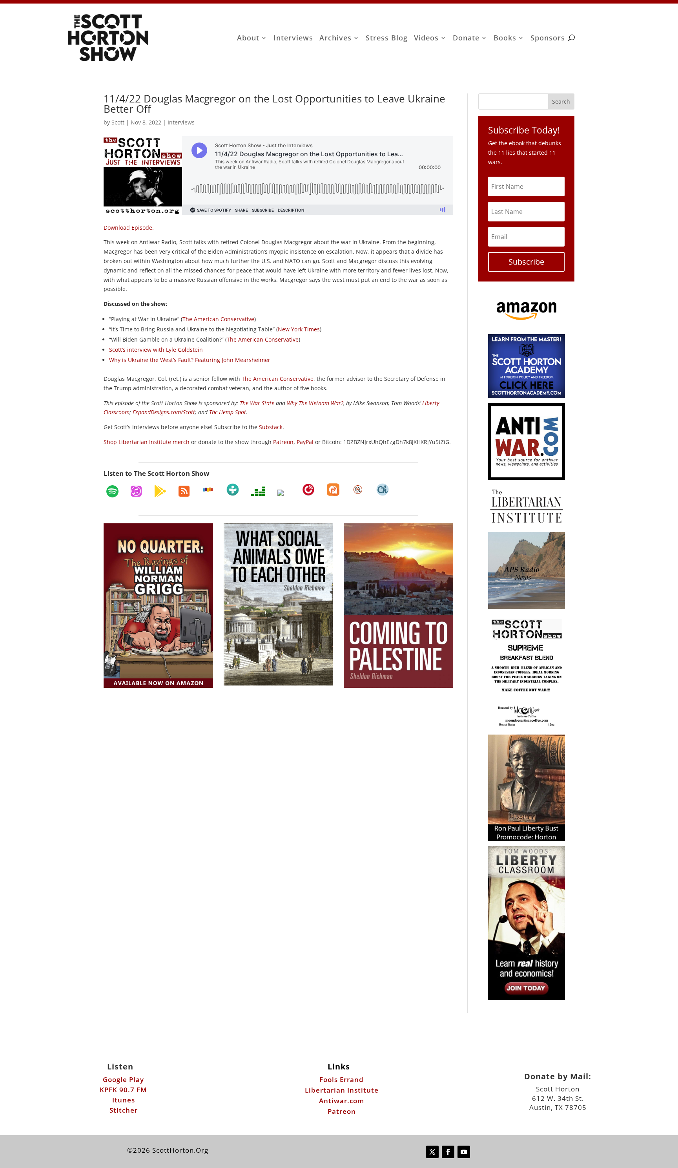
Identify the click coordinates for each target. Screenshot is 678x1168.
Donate (466, 38)
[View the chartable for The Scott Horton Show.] (383, 490)
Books (505, 38)
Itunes (123, 1099)
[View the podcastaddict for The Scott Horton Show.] (333, 490)
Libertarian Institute (342, 1090)
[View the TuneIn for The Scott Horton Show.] (233, 490)
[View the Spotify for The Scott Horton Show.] (112, 491)
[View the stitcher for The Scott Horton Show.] (208, 490)
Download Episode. (129, 227)
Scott (117, 122)
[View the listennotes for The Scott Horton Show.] (358, 490)
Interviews (293, 38)
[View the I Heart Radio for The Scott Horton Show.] (284, 493)
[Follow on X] (432, 1152)
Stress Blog (387, 38)
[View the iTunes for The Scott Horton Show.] (136, 491)
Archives (335, 38)
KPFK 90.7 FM (123, 1089)
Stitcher (123, 1110)
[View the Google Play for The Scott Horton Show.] (160, 491)
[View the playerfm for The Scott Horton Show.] (308, 490)
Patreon (342, 1111)
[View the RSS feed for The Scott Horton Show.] (184, 491)
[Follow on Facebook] (448, 1152)
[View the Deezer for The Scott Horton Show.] (258, 491)
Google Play (123, 1079)
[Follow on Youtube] (463, 1152)
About (248, 38)
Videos (426, 38)
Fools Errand (341, 1079)
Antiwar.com (341, 1100)
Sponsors (547, 38)
